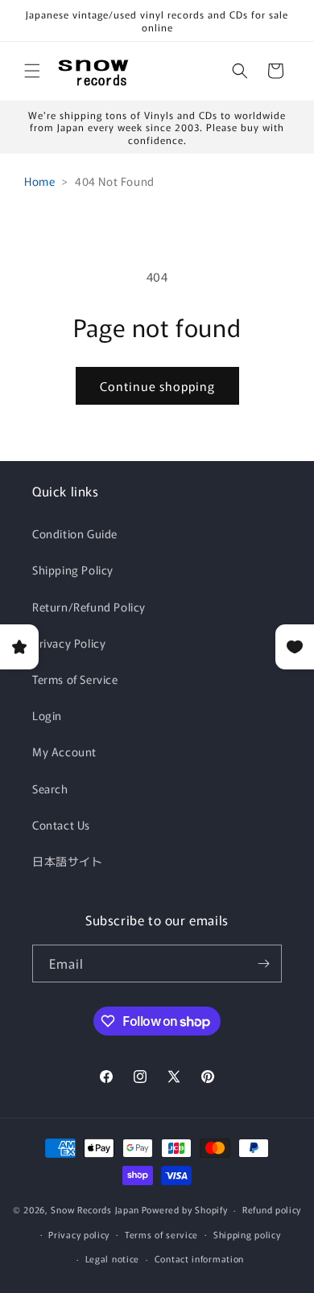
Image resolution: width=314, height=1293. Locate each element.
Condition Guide (75, 533)
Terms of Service (75, 679)
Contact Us (61, 825)
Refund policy (271, 1209)
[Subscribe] (263, 963)
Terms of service (161, 1234)
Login (47, 715)
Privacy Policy (68, 643)
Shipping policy (247, 1234)
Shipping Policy (73, 570)
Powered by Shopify (185, 1209)
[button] (32, 71)
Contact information (199, 1258)
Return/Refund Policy (89, 607)
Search (50, 788)
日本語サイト (67, 861)
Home (39, 181)
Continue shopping (157, 385)
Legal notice (112, 1258)
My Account (64, 751)
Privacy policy (78, 1234)
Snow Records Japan (95, 1209)
